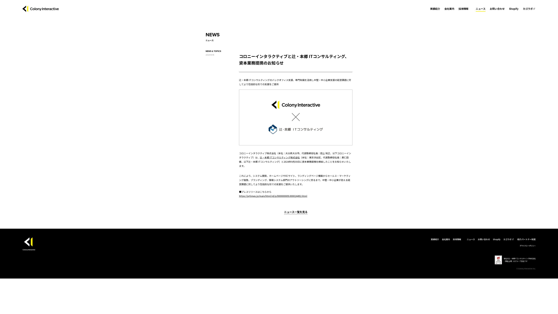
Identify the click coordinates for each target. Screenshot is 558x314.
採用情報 (463, 8)
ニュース (480, 8)
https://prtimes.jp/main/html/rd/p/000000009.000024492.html (273, 196)
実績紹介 (435, 8)
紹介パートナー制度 (526, 239)
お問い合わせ (497, 8)
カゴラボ (528, 8)
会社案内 (449, 8)
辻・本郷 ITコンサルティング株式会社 (280, 157)
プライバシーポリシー (528, 246)
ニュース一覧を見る (295, 212)
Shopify (513, 8)
